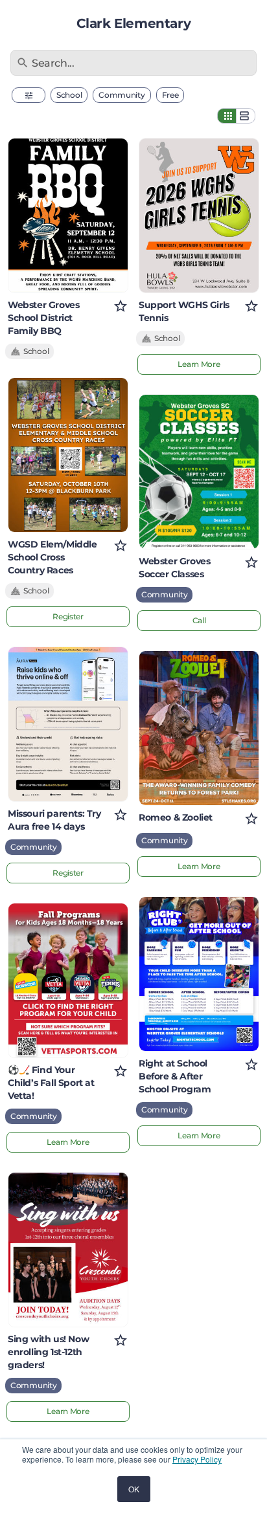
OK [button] (133, 1488)
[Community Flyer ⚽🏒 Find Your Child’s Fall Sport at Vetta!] (68, 980)
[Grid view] (227, 116)
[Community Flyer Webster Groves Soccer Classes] (199, 471)
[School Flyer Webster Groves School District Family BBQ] (68, 215)
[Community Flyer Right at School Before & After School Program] (199, 974)
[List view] (245, 116)
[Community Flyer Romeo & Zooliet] (199, 728)
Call (199, 620)
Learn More (68, 1142)
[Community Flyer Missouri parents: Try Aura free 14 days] (68, 724)
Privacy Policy (197, 1459)
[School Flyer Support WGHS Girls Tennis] (199, 215)
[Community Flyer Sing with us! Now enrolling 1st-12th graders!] (68, 1249)
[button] (28, 95)
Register (68, 616)
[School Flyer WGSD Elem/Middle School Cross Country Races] (68, 455)
